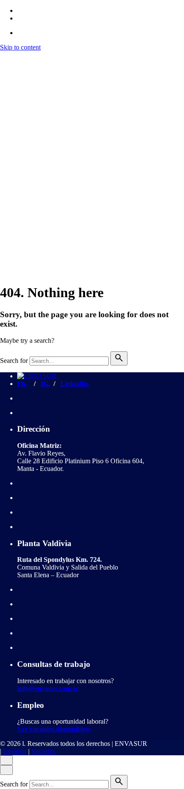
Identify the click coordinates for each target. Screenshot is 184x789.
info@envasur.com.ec (48, 688)
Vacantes (43, 250)
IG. (45, 383)
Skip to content (20, 47)
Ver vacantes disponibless (54, 729)
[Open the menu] (3, 57)
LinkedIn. (74, 383)
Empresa (15, 250)
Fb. (22, 383)
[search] (119, 358)
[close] (6, 106)
